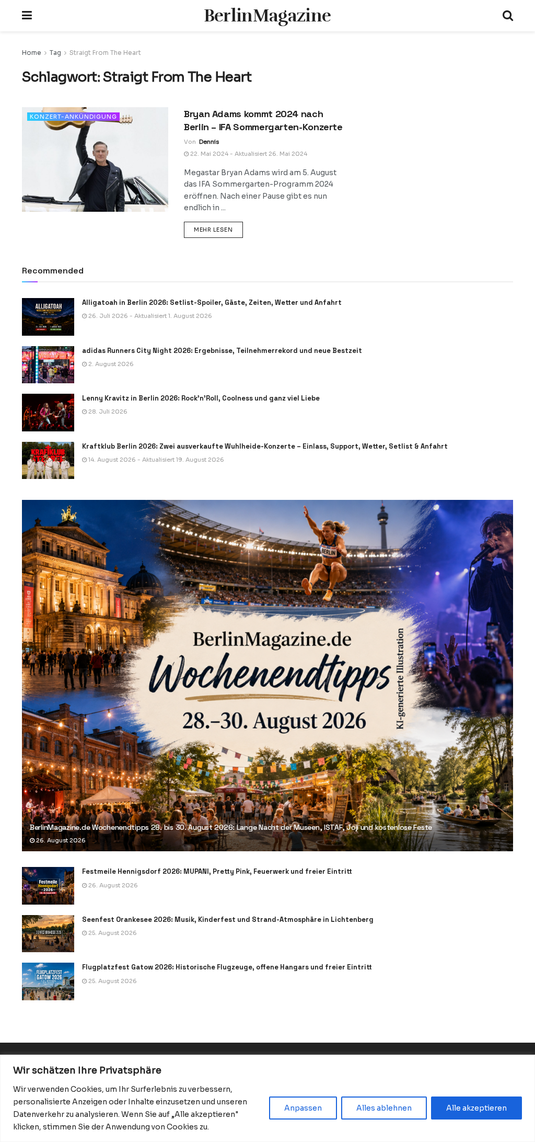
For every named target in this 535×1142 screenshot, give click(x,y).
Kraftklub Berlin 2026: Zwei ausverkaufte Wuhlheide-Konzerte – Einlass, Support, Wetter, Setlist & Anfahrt (265, 446)
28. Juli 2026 (107, 411)
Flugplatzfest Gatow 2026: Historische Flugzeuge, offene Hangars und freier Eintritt (227, 967)
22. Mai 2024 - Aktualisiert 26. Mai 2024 (248, 153)
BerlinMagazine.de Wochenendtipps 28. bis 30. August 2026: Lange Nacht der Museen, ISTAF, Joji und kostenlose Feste (231, 827)
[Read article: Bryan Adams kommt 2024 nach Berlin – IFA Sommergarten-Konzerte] (95, 159)
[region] (267, 1098)
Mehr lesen (218, 229)
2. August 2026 (110, 364)
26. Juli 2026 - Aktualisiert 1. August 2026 (149, 315)
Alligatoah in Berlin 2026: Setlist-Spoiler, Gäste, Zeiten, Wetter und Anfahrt (212, 302)
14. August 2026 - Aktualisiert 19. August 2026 (155, 459)
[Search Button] (508, 15)
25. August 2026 (112, 933)
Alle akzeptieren (476, 1108)
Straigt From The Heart (105, 52)
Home (31, 52)
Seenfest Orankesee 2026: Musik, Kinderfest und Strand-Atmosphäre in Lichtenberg (228, 919)
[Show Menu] (27, 15)
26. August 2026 (60, 840)
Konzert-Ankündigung (73, 116)
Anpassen (303, 1108)
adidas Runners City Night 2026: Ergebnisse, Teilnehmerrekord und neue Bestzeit (222, 350)
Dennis (209, 141)
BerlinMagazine (267, 16)
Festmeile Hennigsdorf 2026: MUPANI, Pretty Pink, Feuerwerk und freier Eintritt (217, 871)
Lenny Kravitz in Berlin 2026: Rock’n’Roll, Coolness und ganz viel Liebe (201, 398)
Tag (55, 52)
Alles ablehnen (384, 1108)
